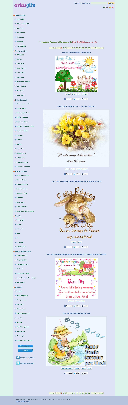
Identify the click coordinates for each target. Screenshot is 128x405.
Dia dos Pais (22, 130)
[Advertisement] (56, 25)
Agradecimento (23, 81)
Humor (19, 291)
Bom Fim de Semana (25, 211)
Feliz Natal (21, 108)
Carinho (20, 28)
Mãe (18, 233)
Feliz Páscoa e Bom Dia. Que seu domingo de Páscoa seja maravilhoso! (76, 181)
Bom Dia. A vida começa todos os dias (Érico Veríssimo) (77, 106)
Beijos (19, 59)
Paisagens (21, 309)
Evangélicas (22, 255)
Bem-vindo (21, 86)
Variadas (20, 282)
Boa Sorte (21, 95)
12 (83, 48)
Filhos (19, 224)
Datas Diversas (23, 166)
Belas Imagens (23, 313)
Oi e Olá (20, 77)
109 (95, 48)
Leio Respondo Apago (26, 278)
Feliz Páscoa (22, 117)
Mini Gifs (20, 331)
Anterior (52, 48)
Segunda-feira (22, 175)
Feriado (20, 135)
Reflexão (20, 269)
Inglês (19, 318)
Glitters (20, 304)
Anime (19, 322)
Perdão (19, 41)
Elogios (20, 90)
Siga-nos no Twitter (27, 363)
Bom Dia (20, 63)
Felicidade (21, 46)
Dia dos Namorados (25, 126)
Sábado (19, 197)
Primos (19, 242)
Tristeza (20, 37)
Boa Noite (21, 72)
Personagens (22, 295)
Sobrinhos (21, 246)
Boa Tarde (21, 68)
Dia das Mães (22, 121)
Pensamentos (22, 264)
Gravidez (20, 157)
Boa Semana (22, 206)
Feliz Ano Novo (23, 112)
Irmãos (19, 229)
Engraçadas (21, 260)
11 (80, 48)
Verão (19, 144)
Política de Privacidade (23, 402)
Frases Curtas (22, 273)
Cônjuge (20, 220)
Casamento (21, 153)
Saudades (20, 32)
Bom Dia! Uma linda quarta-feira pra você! (76, 52)
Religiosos (21, 300)
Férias (19, 139)
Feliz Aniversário (24, 104)
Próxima (100, 48)
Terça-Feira (21, 179)
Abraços (20, 54)
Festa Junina (22, 162)
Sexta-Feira (21, 193)
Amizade (20, 19)
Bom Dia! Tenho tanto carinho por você (76, 313)
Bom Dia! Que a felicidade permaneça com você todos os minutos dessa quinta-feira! (76, 254)
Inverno (20, 148)
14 (89, 48)
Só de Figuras (22, 327)
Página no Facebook (27, 357)
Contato (25, 350)
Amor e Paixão (22, 23)
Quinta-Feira (22, 188)
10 (77, 48)
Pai (18, 238)
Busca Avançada (25, 346)
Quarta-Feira (22, 184)
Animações (21, 336)
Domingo (20, 202)
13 (86, 48)
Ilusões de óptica (24, 340)
